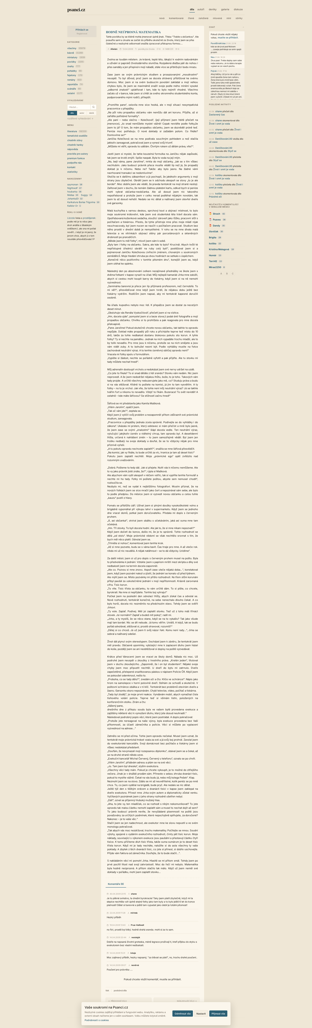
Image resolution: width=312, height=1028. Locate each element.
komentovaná (176, 18)
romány (74, 79)
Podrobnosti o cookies (97, 1020)
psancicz (76, 9)
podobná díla (120, 990)
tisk (107, 990)
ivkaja (133, 953)
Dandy (216, 225)
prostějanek (89, 218)
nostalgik (135, 937)
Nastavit (201, 1013)
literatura (76, 131)
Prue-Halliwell (137, 925)
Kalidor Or (72, 205)
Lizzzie (71, 218)
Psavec (217, 219)
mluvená (217, 18)
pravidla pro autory (77, 153)
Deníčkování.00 (223, 138)
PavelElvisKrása (218, 43)
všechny (76, 48)
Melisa (70, 195)
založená (203, 18)
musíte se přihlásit (228, 37)
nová (161, 18)
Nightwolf (72, 188)
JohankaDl (72, 198)
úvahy (73, 66)
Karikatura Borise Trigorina (81, 202)
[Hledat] (93, 107)
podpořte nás (74, 162)
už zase (213, 141)
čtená (191, 18)
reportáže (75, 84)
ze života (150, 49)
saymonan (72, 184)
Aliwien (113, 49)
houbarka (72, 191)
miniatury (76, 57)
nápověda (72, 149)
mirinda (133, 913)
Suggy (84, 195)
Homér (212, 255)
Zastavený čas (217, 114)
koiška (218, 175)
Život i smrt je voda (219, 123)
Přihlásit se (82, 29)
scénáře (74, 88)
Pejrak (214, 71)
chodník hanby (75, 144)
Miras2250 (215, 267)
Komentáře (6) (116, 884)
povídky (75, 61)
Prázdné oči (215, 196)
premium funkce (76, 158)
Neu (212, 57)
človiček (213, 231)
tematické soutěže (77, 135)
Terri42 (213, 261)
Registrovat (82, 33)
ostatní (74, 93)
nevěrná (135, 965)
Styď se (232, 151)
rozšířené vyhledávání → (80, 118)
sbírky (239, 18)
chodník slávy (74, 140)
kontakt (71, 167)
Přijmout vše (218, 1013)
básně (75, 52)
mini (229, 18)
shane (134, 894)
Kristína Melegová (219, 249)
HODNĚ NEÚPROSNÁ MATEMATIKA (133, 32)
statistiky (72, 171)
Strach (216, 213)
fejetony (74, 75)
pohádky (74, 70)
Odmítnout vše (183, 1013)
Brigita (212, 237)
